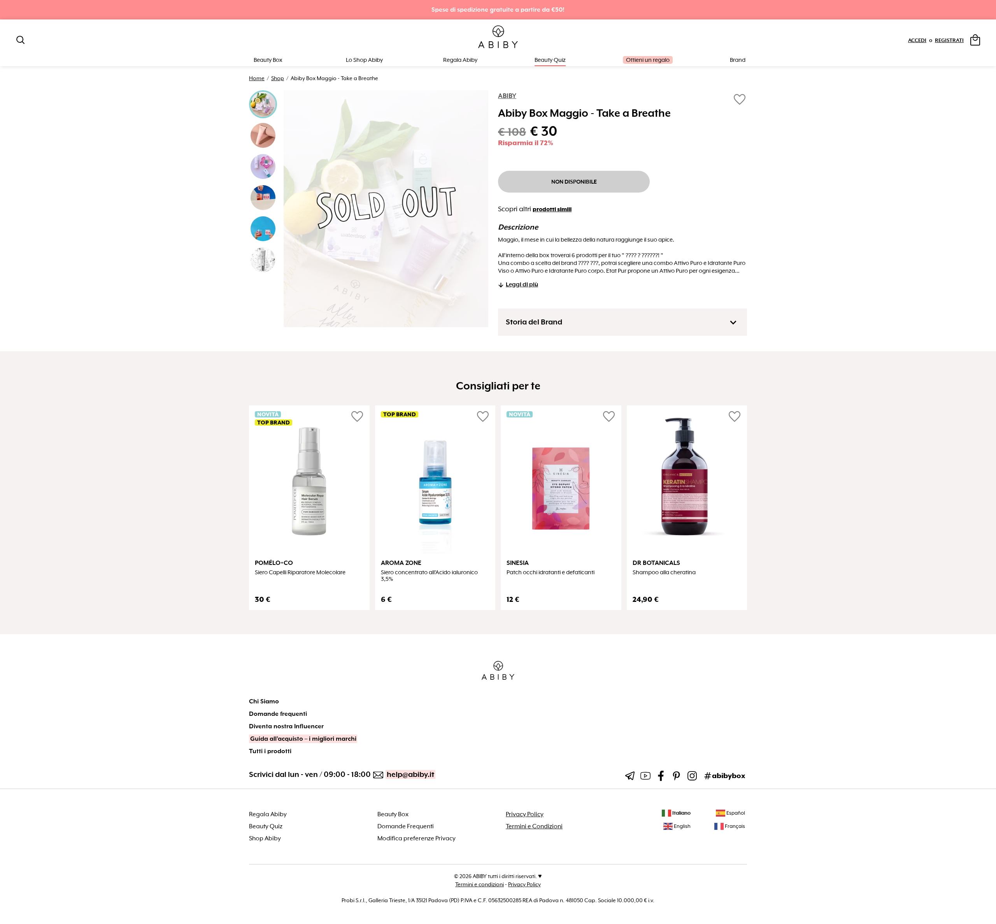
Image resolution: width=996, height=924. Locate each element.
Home (257, 78)
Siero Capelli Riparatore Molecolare (300, 572)
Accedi (917, 40)
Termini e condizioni (479, 884)
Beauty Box (393, 814)
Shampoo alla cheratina (664, 572)
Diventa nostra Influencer (286, 726)
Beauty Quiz (550, 59)
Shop (277, 78)
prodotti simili (552, 209)
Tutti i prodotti (270, 751)
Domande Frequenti (405, 826)
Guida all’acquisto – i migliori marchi (303, 739)
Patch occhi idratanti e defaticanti (550, 572)
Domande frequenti (278, 714)
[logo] (498, 37)
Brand (737, 59)
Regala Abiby (460, 59)
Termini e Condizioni (534, 826)
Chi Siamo (264, 701)
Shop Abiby (265, 838)
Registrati (949, 40)
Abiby (507, 96)
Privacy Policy (525, 814)
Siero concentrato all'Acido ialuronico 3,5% (429, 575)
